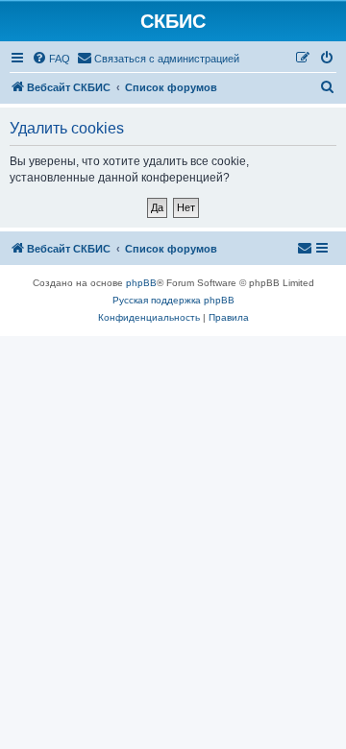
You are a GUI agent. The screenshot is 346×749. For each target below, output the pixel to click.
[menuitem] (51, 58)
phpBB (141, 283)
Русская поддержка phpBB (173, 300)
